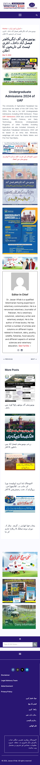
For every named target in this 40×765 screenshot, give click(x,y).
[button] (37, 15)
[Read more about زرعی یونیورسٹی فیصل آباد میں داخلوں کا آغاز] (20, 431)
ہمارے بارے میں (31, 715)
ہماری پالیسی (31, 720)
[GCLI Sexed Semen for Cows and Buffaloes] (19, 78)
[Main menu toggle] (20, 15)
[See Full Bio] (30, 346)
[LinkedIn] (21, 350)
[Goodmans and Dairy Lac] (19, 263)
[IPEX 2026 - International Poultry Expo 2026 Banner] (19, 63)
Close (36, 372)
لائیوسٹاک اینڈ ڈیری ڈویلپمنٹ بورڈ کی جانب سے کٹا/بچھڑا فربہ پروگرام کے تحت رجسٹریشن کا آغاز (20, 486)
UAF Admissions (8, 117)
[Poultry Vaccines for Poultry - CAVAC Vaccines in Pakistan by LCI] (19, 148)
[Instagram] (18, 350)
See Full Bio (24, 346)
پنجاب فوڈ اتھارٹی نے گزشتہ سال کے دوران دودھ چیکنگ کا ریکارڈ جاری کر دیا (20, 528)
